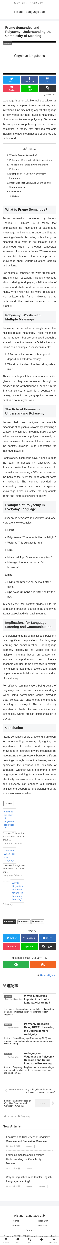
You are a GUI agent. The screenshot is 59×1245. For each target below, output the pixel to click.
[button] (53, 651)
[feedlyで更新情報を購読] (16, 964)
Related (16, 196)
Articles (16, 1225)
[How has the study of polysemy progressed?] (15, 826)
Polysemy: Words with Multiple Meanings (30, 160)
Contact (30, 1230)
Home (16, 1220)
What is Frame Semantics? (23, 155)
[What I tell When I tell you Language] (15, 862)
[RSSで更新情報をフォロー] (43, 964)
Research (39, 921)
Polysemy (10, 921)
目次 (25, 148)
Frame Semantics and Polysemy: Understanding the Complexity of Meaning (25, 1159)
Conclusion (15, 191)
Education (43, 1225)
